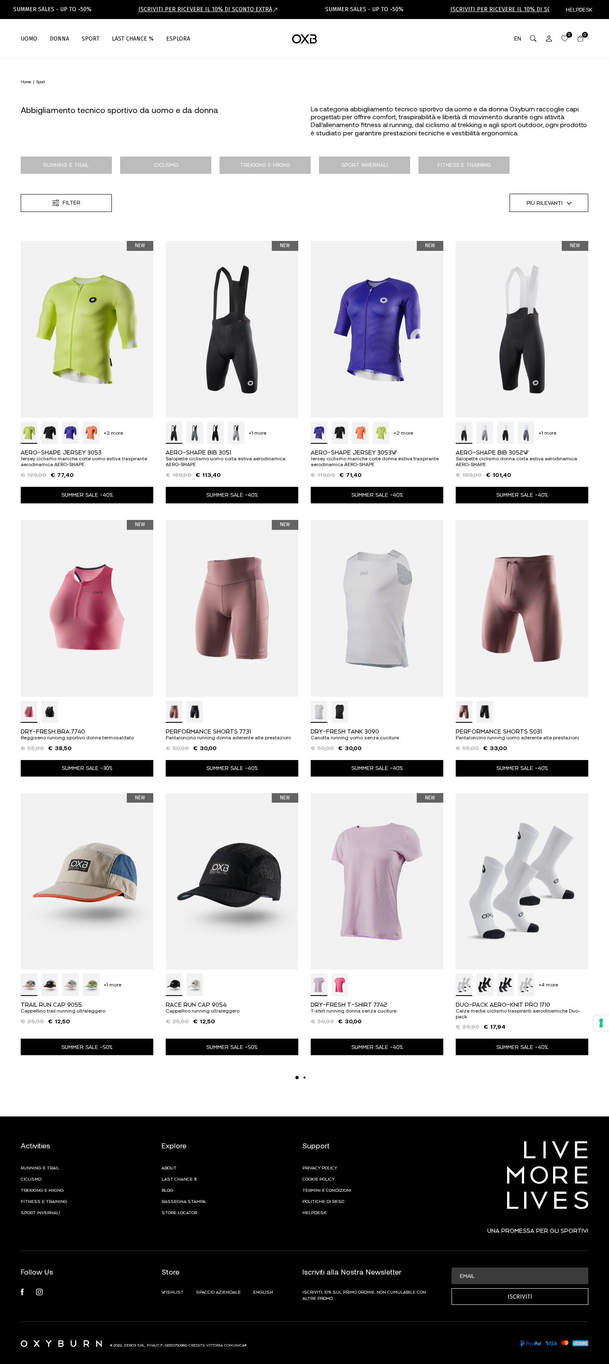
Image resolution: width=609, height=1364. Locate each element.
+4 (548, 984)
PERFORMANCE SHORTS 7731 (208, 731)
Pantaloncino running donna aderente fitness (218, 1289)
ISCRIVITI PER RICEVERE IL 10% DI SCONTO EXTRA (205, 9)
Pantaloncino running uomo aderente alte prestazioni (517, 737)
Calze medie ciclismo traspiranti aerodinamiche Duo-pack (518, 1013)
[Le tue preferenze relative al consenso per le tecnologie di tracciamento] (601, 1023)
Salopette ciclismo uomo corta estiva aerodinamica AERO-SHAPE (225, 461)
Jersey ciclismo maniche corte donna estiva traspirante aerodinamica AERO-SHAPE (375, 461)
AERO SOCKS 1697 (47, 1283)
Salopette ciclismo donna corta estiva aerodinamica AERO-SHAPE (516, 461)
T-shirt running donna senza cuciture (353, 1010)
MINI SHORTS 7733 (192, 1283)
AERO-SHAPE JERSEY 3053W (354, 452)
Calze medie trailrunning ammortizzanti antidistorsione (375, 1289)
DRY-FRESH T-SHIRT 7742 (349, 1004)
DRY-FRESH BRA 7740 (53, 731)
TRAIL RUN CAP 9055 (51, 1004)
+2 (113, 432)
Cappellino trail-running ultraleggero (63, 1010)
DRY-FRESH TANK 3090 (345, 731)
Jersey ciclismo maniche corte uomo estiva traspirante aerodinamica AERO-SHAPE (84, 461)
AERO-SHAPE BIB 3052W (492, 452)
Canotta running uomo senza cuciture (355, 737)
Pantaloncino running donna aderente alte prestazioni (228, 737)
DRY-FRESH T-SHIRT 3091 (493, 1283)
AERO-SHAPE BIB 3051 (198, 452)
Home (26, 81)
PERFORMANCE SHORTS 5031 (499, 731)
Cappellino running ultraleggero (202, 1010)
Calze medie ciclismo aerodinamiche (64, 1289)
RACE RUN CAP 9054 (196, 1004)
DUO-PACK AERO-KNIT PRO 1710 (503, 1004)
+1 (257, 432)
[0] (564, 38)
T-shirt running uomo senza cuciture (498, 1289)
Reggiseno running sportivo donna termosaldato (77, 737)
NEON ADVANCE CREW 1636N (353, 1283)
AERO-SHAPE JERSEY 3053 (61, 452)
